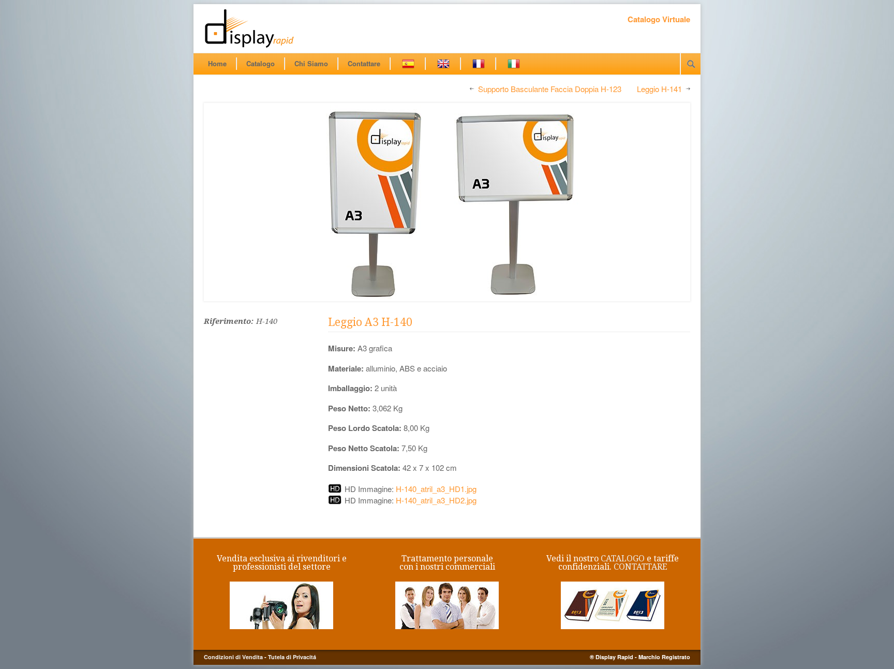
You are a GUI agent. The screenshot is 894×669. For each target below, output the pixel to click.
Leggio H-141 (659, 89)
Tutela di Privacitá (292, 657)
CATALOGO (623, 558)
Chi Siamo (311, 63)
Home (217, 63)
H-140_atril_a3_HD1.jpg (436, 488)
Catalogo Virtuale (659, 19)
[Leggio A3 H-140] (447, 202)
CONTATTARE (640, 567)
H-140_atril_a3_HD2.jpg (436, 500)
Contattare (364, 63)
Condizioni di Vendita (233, 657)
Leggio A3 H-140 (370, 322)
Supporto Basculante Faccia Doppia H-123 (549, 89)
